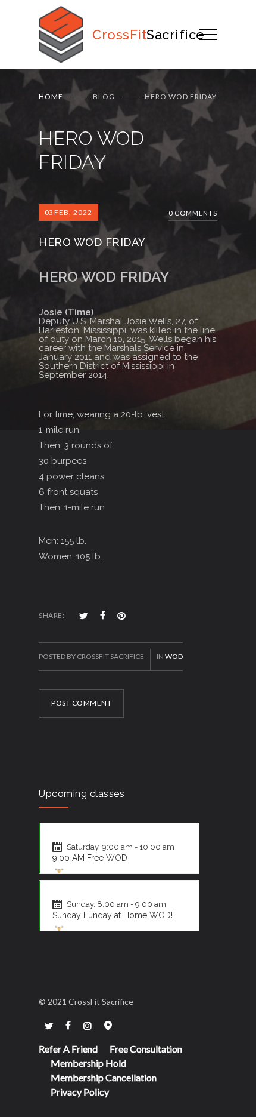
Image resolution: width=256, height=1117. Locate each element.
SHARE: (51, 615)
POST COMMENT (81, 702)
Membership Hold (88, 1063)
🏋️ (59, 872)
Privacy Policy (80, 1091)
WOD (174, 656)
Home (51, 96)
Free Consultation (146, 1048)
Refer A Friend (68, 1048)
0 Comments (192, 213)
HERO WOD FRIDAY (92, 242)
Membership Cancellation (104, 1077)
